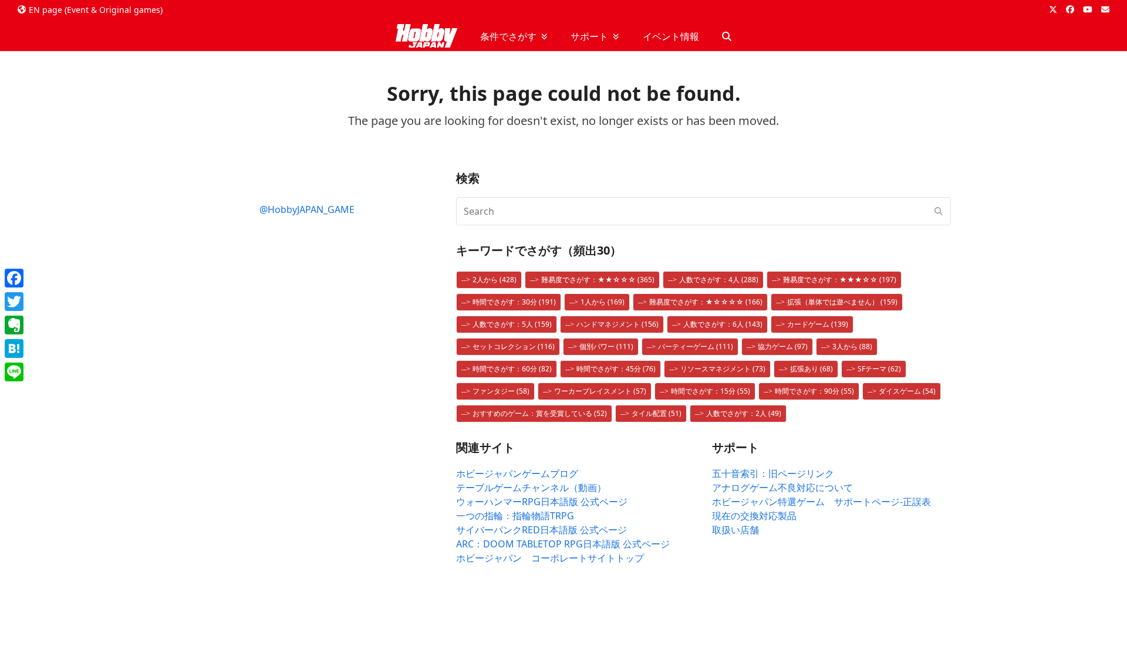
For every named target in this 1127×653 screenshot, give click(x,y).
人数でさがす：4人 (718, 280)
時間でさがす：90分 (814, 391)
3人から (852, 346)
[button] (726, 36)
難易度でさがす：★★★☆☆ (839, 280)
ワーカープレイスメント (600, 391)
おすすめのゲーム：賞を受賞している (540, 413)
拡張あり (811, 369)
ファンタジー (501, 391)
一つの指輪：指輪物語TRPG (515, 515)
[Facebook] (14, 278)
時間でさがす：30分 (514, 302)
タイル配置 (656, 413)
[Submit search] (938, 211)
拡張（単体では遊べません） (842, 302)
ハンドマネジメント (617, 324)
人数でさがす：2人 (743, 413)
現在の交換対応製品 (754, 515)
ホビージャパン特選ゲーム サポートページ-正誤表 (821, 501)
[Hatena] (14, 348)
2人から (495, 280)
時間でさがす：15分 (710, 391)
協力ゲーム (783, 346)
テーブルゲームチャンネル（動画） (531, 487)
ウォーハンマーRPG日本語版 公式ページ (541, 501)
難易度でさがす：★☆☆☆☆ (705, 302)
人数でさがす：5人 (512, 324)
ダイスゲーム (907, 391)
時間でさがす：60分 (512, 369)
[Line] (14, 372)
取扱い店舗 (735, 529)
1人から (603, 302)
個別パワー (606, 346)
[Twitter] (14, 301)
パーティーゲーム (695, 346)
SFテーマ (879, 369)
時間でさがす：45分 (616, 369)
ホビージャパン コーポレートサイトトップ (550, 558)
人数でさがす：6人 (722, 324)
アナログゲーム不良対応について (782, 487)
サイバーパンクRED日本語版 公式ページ (541, 529)
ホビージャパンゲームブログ (517, 473)
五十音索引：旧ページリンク (773, 473)
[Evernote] (14, 325)
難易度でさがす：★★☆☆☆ (597, 280)
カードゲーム (817, 324)
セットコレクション (514, 346)
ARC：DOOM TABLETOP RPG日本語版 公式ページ (563, 543)
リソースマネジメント (722, 369)
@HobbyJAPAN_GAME (307, 209)
